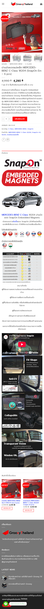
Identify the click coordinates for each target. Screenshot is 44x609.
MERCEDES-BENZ (16, 64)
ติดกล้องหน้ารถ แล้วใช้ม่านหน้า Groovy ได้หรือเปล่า (25, 578)
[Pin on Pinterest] (8, 140)
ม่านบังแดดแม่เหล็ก (13, 135)
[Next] (39, 32)
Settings (24, 598)
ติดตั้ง (15, 221)
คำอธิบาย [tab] (5, 153)
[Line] (5, 603)
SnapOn (30, 129)
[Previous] (5, 32)
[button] (3, 4)
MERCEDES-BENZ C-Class (15, 214)
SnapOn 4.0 (36, 132)
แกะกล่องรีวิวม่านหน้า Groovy (20, 584)
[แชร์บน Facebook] (4, 140)
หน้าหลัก (4, 64)
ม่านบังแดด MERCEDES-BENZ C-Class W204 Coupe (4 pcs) (31, 503)
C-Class (28, 64)
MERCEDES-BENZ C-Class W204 (19, 132)
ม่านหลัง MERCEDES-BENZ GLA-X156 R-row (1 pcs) (11, 502)
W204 (4, 135)
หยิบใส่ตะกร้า (20, 119)
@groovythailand (9, 561)
